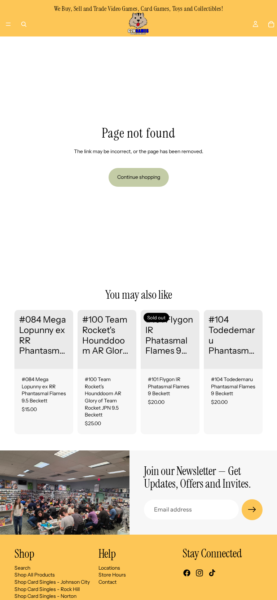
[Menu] (8, 24)
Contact (107, 581)
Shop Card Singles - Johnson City (52, 581)
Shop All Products (34, 574)
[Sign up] (252, 509)
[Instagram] (199, 573)
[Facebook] (187, 573)
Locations (109, 567)
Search (22, 567)
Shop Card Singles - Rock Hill (47, 589)
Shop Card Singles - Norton (45, 596)
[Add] (62, 357)
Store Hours (112, 574)
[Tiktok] (212, 573)
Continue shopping (138, 177)
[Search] (24, 24)
